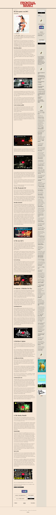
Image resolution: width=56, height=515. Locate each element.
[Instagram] (18, 487)
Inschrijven (42, 43)
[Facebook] (17, 487)
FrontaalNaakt (28, 4)
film (22, 35)
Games (16, 495)
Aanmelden (31, 498)
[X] (15, 487)
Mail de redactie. (21, 498)
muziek (19, 35)
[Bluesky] (14, 487)
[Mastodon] (16, 487)
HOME (24, 503)
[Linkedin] (19, 487)
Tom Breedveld (22, 495)
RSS (42, 395)
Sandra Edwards (17, 33)
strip (16, 35)
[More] (23, 487)
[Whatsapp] (22, 487)
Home (28, 512)
